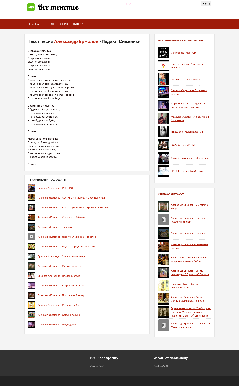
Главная (34, 23)
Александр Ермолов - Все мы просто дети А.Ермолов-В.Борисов (73, 207)
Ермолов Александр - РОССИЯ (55, 187)
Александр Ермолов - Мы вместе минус (60, 265)
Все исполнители (71, 23)
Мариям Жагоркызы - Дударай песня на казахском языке (188, 105)
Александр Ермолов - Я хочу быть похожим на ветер (67, 236)
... (97, 365)
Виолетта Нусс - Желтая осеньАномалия (184, 285)
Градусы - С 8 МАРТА (183, 144)
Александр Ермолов (76, 41)
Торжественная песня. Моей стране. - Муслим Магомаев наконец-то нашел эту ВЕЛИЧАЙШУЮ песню (191, 312)
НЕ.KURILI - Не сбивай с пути (187, 171)
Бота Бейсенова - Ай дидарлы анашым (187, 65)
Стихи (49, 23)
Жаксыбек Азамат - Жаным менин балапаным (190, 118)
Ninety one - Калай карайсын (187, 131)
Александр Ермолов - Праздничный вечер (61, 295)
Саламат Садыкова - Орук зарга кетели (189, 92)
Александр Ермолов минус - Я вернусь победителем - (68, 246)
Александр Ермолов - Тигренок (55, 226)
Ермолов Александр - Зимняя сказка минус (62, 256)
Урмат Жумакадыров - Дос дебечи (190, 157)
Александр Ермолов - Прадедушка (57, 324)
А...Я (102, 365)
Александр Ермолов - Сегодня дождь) (59, 314)
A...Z (93, 365)
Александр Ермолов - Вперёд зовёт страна (61, 285)
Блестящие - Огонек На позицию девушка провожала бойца (189, 259)
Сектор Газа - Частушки (184, 52)
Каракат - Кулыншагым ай (185, 78)
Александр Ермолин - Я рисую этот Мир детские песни (190, 325)
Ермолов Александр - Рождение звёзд (59, 305)
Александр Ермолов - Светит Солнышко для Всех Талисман (71, 197)
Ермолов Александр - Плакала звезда (59, 275)
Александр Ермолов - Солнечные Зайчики (61, 217)
